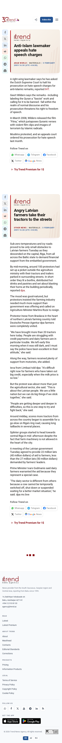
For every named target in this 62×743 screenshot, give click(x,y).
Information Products (12, 669)
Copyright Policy (9, 689)
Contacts (6, 645)
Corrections (7, 653)
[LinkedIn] (36, 708)
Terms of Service (9, 680)
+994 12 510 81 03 (9, 603)
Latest (5, 621)
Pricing (5, 665)
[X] (17, 708)
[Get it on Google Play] (31, 721)
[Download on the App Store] (11, 721)
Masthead (6, 640)
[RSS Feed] (43, 708)
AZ (31, 738)
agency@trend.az (9, 607)
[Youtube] (24, 708)
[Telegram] (30, 708)
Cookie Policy (8, 693)
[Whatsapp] (4, 708)
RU (36, 738)
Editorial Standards (10, 649)
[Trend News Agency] (10, 580)
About (5, 636)
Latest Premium (9, 625)
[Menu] (57, 20)
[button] (5, 32)
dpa (22, 290)
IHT (47, 89)
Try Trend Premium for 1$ (29, 169)
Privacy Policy (8, 684)
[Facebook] (11, 708)
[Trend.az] (10, 19)
